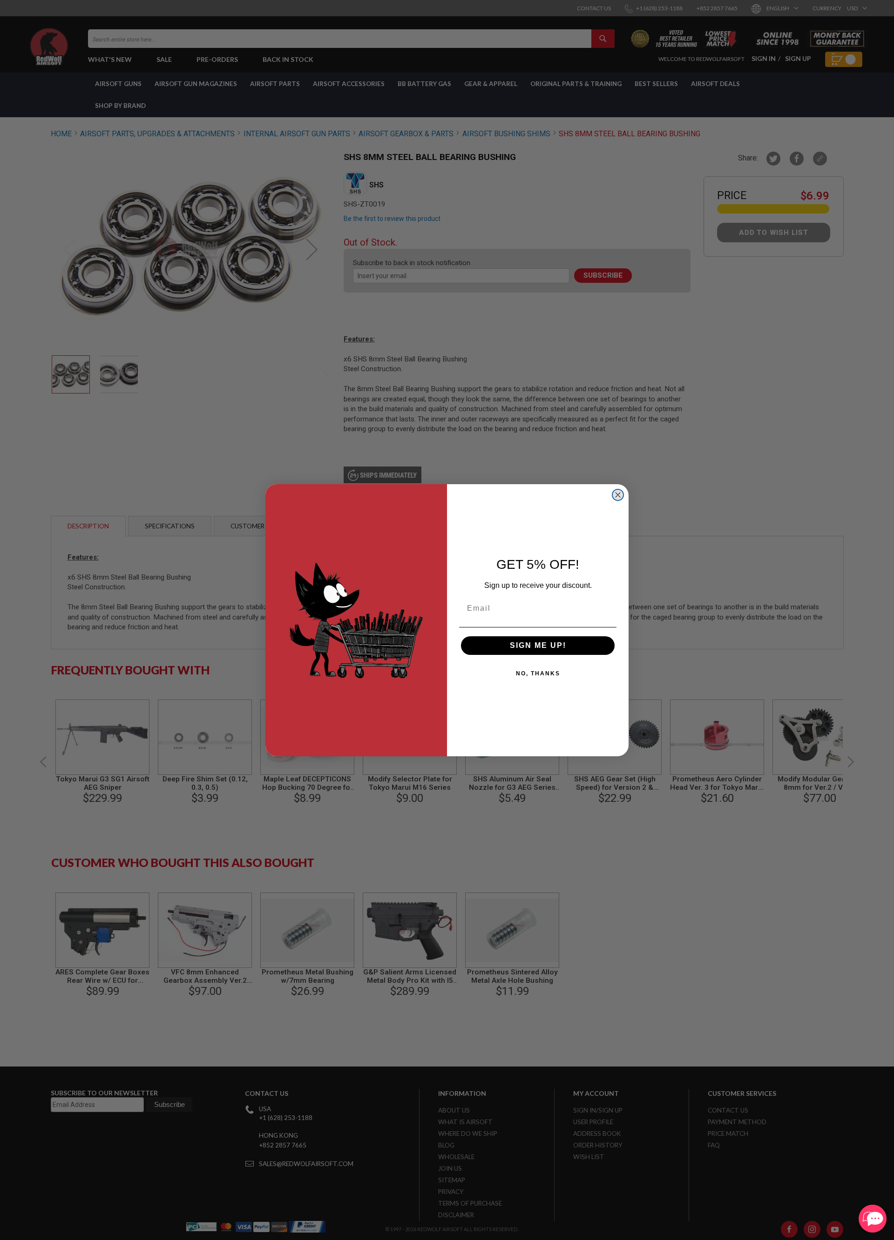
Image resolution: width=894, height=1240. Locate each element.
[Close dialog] (618, 495)
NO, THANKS (538, 673)
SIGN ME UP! (538, 645)
